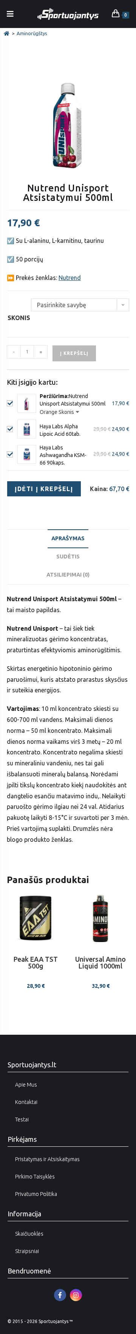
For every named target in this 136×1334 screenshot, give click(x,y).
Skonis (19, 317)
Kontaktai (26, 1102)
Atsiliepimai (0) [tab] (68, 575)
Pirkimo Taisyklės (35, 1177)
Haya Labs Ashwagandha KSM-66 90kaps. (63, 455)
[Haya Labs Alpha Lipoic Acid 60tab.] (27, 429)
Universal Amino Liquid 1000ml (100, 963)
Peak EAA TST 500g (36, 963)
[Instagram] (76, 1295)
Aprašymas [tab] (68, 538)
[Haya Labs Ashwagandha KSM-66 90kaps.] (27, 454)
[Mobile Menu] (10, 13)
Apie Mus (26, 1085)
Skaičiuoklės (29, 1234)
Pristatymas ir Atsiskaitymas (47, 1159)
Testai (22, 1119)
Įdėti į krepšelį (44, 488)
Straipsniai (27, 1251)
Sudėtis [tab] (68, 557)
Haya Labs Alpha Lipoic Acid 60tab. (60, 430)
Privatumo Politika (36, 1194)
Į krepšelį (74, 353)
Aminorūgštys (32, 33)
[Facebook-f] (60, 1295)
